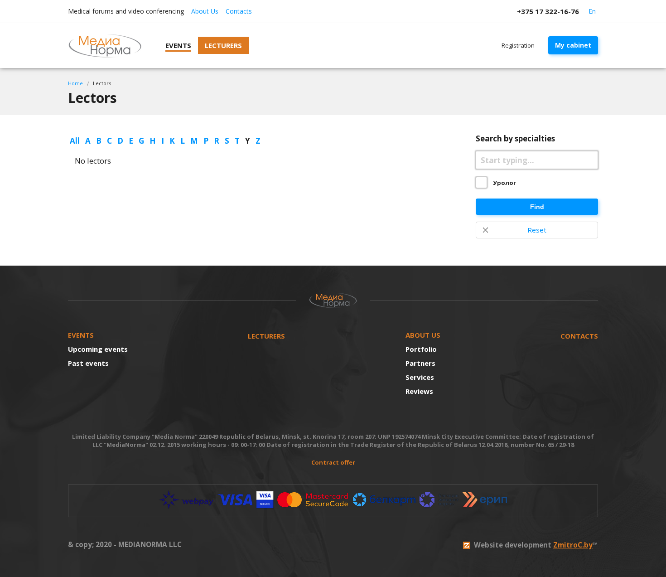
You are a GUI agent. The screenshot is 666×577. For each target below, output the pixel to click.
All (75, 141)
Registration (518, 45)
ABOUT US (422, 334)
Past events (88, 363)
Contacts (239, 11)
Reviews (419, 391)
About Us (204, 11)
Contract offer (333, 462)
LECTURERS (266, 335)
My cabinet (573, 45)
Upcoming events (98, 349)
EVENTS (81, 334)
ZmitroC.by (573, 544)
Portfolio (421, 349)
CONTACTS (579, 335)
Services (419, 377)
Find (537, 206)
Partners (420, 363)
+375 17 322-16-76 (548, 11)
